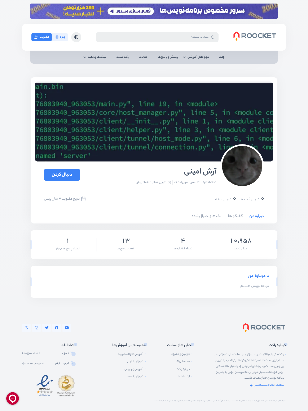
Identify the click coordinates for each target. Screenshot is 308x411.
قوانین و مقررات (180, 354)
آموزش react (135, 376)
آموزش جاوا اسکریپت (130, 354)
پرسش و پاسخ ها (168, 57)
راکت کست (122, 57)
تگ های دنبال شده (206, 216)
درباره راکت (183, 369)
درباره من (256, 216)
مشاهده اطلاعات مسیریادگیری (269, 385)
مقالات (143, 57)
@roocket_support (33, 364)
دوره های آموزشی (198, 57)
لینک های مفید (97, 57)
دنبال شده (225, 199)
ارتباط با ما (184, 376)
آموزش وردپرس (133, 369)
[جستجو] (212, 37)
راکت (222, 57)
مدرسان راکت (182, 361)
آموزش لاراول (135, 361)
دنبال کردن (62, 175)
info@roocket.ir (31, 354)
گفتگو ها (235, 216)
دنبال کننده (252, 199)
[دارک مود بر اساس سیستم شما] (76, 37)
